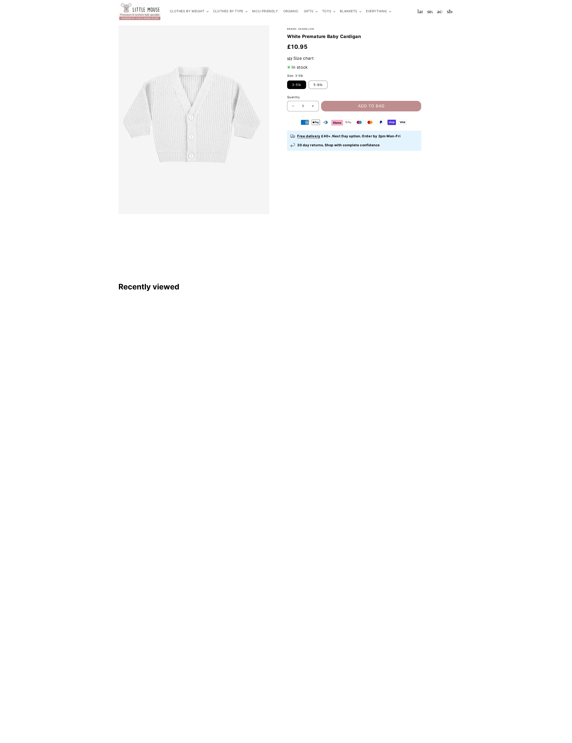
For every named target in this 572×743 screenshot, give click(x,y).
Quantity (293, 97)
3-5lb (296, 85)
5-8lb (318, 85)
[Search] (430, 11)
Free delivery (308, 136)
